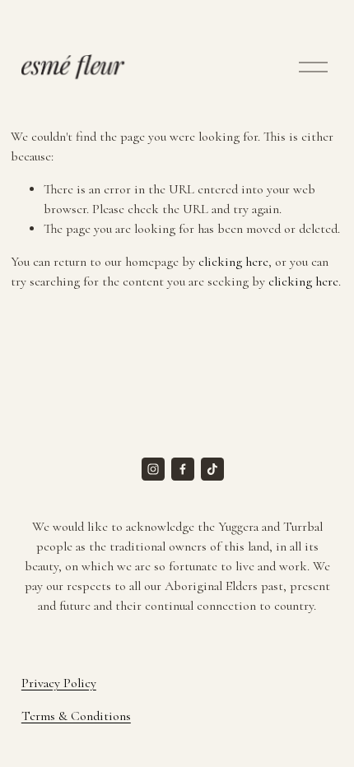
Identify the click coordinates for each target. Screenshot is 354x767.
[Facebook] (182, 469)
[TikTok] (212, 469)
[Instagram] (153, 469)
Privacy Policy (58, 683)
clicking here (233, 261)
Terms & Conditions (76, 716)
